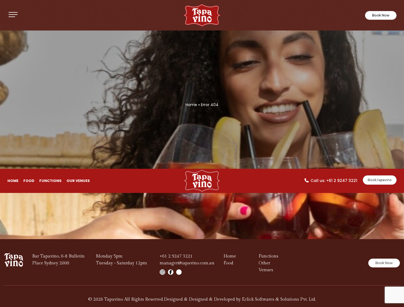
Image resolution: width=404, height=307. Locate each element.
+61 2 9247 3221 (341, 180)
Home (191, 104)
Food (28, 180)
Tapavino (113, 299)
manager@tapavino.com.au (187, 263)
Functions (50, 180)
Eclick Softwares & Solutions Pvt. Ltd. (279, 299)
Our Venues (78, 180)
